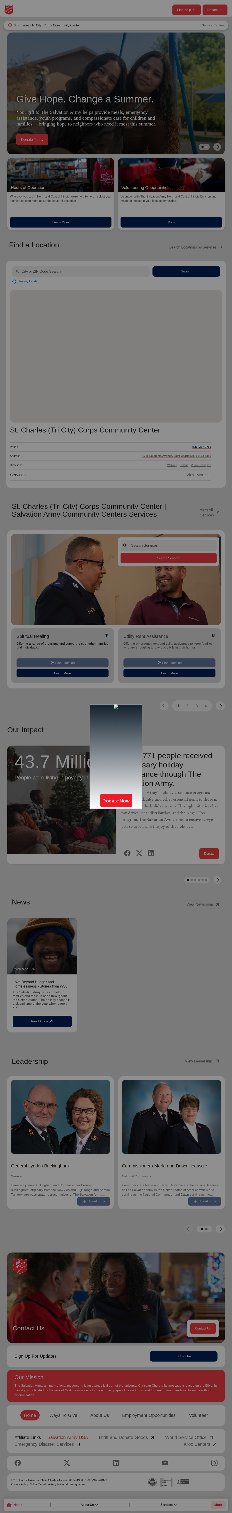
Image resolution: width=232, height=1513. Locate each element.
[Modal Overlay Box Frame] (115, 756)
